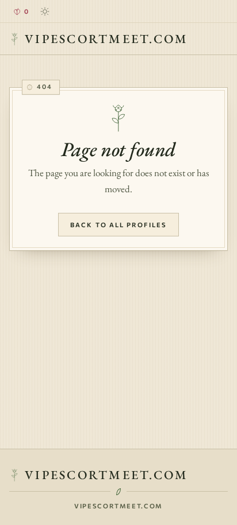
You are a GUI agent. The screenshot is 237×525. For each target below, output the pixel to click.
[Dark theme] (44, 11)
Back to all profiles (118, 224)
